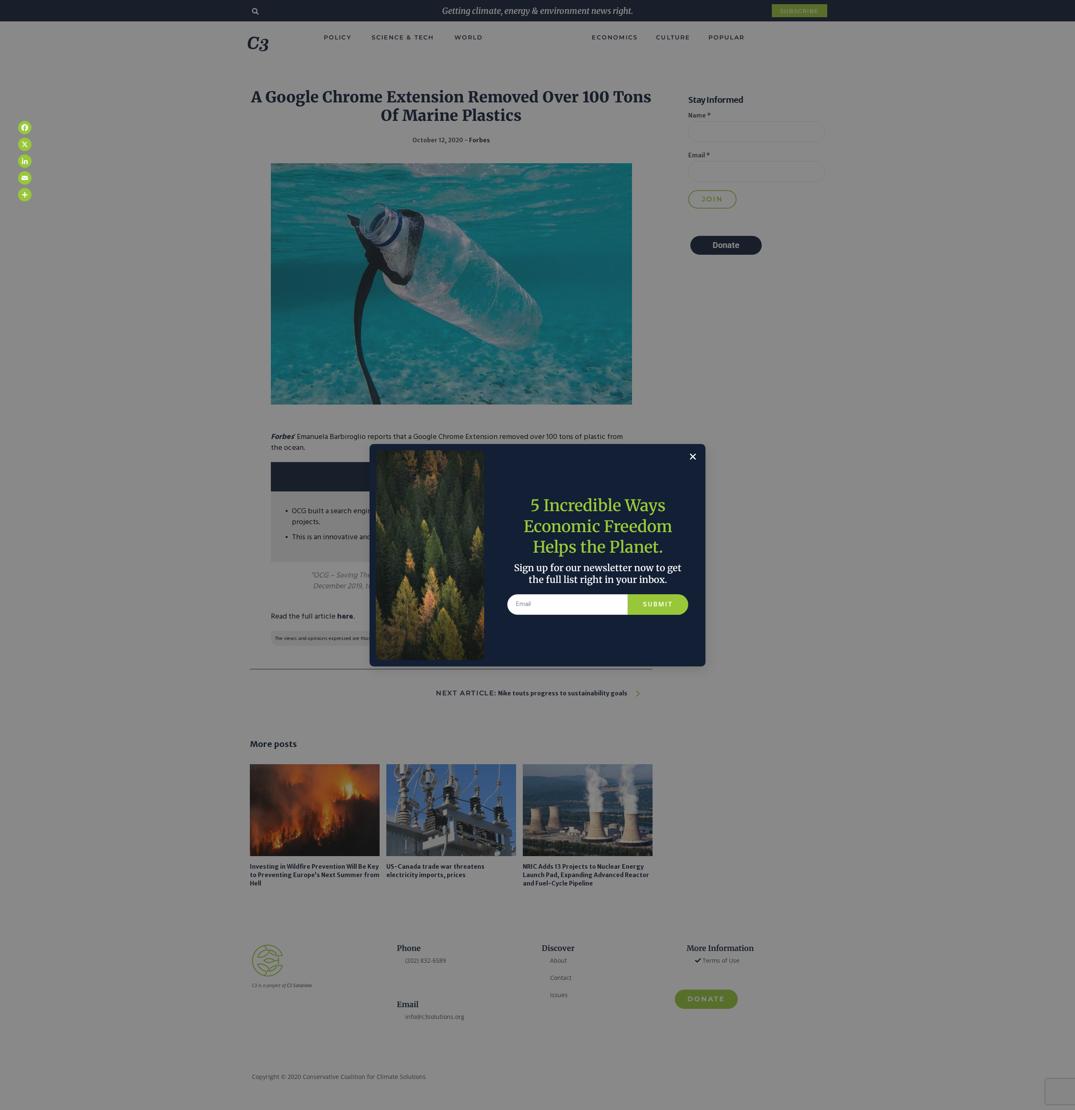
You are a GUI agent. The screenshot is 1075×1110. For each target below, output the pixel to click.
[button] (693, 456)
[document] (537, 555)
